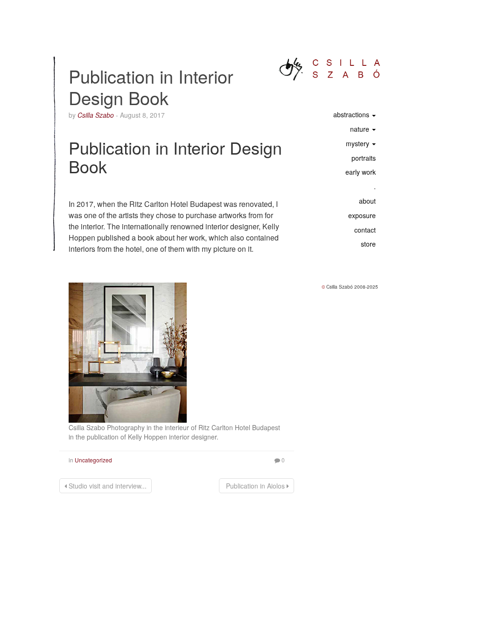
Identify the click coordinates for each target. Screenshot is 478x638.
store (368, 243)
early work (360, 172)
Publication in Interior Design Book (151, 86)
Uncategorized (93, 460)
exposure (361, 215)
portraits (363, 158)
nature (360, 129)
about (366, 201)
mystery (358, 143)
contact (364, 229)
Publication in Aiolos (255, 485)
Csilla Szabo (95, 115)
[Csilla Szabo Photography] (330, 69)
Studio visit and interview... (107, 485)
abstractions (352, 114)
